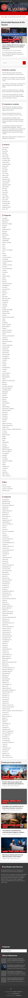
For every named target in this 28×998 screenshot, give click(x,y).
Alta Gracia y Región (7, 223)
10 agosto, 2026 (6, 858)
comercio (4, 255)
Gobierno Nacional (6, 332)
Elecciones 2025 (6, 298)
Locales (4, 371)
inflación (4, 343)
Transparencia (5, 466)
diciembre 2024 (6, 179)
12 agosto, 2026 (6, 834)
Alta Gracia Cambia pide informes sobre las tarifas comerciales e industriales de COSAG (12, 856)
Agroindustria (5, 220)
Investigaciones (6, 358)
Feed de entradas (6, 486)
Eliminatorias (5, 300)
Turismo (4, 470)
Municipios (4, 393)
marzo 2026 (5, 155)
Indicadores (5, 339)
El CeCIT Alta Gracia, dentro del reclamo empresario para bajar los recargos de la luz (12, 783)
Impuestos (5, 337)
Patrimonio (5, 412)
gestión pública (6, 326)
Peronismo (5, 416)
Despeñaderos (5, 285)
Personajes (5, 418)
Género (4, 321)
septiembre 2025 (6, 164)
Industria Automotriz (7, 341)
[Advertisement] (14, 899)
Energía (4, 307)
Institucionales (5, 350)
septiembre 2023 (6, 207)
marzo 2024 (5, 196)
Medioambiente (6, 377)
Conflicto (4, 263)
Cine (3, 251)
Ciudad (4, 253)
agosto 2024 (5, 186)
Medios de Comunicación (8, 380)
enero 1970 (5, 209)
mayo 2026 (5, 151)
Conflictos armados (7, 265)
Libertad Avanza (6, 367)
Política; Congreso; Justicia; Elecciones (11, 429)
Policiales (4, 420)
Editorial (10, 39)
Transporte (5, 468)
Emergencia (5, 302)
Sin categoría (5, 453)
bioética (4, 237)
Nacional (4, 395)
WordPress (18, 995)
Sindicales (4, 455)
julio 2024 (4, 188)
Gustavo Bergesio (17, 50)
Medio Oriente (5, 375)
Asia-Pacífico (5, 235)
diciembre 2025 (6, 158)
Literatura (4, 369)
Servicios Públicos (6, 451)
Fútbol (3, 319)
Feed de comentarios (7, 488)
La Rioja (4, 365)
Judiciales (4, 360)
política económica (7, 423)
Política (12, 41)
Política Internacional (7, 425)
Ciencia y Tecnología (7, 250)
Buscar (24, 63)
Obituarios (4, 401)
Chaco (3, 244)
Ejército (4, 294)
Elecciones (5, 296)
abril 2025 (4, 171)
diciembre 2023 (6, 201)
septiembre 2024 (6, 185)
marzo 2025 (5, 173)
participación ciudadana (8, 408)
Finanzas (4, 315)
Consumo (4, 266)
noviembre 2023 (6, 203)
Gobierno (4, 328)
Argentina (4, 233)
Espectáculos (5, 311)
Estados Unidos (6, 313)
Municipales (5, 392)
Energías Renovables (7, 309)
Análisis (4, 227)
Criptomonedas (6, 276)
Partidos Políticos (6, 410)
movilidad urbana (6, 390)
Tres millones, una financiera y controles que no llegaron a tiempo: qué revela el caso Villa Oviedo (14, 85)
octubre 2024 (5, 183)
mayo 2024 (5, 192)
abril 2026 (4, 153)
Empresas (4, 304)
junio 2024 (4, 190)
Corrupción (5, 272)
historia (4, 334)
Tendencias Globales (7, 461)
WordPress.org (6, 490)
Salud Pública (5, 442)
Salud (3, 440)
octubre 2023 (5, 205)
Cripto (3, 274)
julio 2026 (4, 149)
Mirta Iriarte (5, 136)
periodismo (5, 414)
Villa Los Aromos (6, 476)
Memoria (4, 382)
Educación (17, 39)
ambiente (4, 225)
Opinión (4, 405)
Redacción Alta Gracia (16, 810)
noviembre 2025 (6, 160)
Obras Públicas (6, 403)
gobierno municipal (6, 330)
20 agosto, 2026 (6, 785)
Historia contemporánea (8, 336)
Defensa (4, 279)
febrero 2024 (5, 198)
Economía (4, 287)
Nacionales (6, 41)
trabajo (4, 464)
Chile (3, 246)
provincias (4, 433)
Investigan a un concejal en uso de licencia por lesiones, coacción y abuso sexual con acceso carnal (13, 79)
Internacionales (6, 354)
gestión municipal (6, 324)
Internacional (5, 352)
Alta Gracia (5, 222)
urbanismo (4, 472)
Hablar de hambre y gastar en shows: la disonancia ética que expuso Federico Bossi (12, 108)
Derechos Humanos (7, 283)
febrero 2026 (5, 156)
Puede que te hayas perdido (11, 762)
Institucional (5, 349)
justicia (4, 362)
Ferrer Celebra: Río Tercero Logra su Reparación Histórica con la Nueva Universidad (13, 46)
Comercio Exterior (6, 257)
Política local (5, 427)
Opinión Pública (6, 406)
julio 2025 (4, 168)
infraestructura (6, 347)
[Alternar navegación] (3, 13)
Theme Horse (16, 993)
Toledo (4, 462)
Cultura (5, 39)
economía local (6, 289)
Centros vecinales (6, 242)
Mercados (4, 384)
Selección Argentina (7, 449)
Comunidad (5, 259)
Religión (4, 438)
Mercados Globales (7, 388)
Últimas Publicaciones (9, 955)
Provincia (4, 431)
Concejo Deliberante (7, 261)
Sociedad (4, 457)
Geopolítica (5, 322)
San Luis (4, 444)
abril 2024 (4, 194)
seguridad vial (5, 448)
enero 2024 (5, 199)
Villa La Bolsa (5, 474)
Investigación (5, 356)
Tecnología (5, 459)
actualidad (4, 218)
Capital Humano (6, 238)
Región (4, 436)
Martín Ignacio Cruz (15, 858)
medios (4, 378)
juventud (4, 364)
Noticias (4, 399)
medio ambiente (6, 373)
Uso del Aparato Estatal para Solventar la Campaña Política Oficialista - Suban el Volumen (12, 127)
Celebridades (5, 240)
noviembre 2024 (6, 181)
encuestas (4, 306)
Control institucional (7, 268)
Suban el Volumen (17, 991)
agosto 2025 (5, 166)
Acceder (4, 485)
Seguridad (4, 446)
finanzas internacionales (8, 317)
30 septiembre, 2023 (7, 50)
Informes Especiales (7, 345)
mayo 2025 (5, 170)
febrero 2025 (5, 175)
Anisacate (4, 231)
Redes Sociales (6, 434)
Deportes (4, 281)
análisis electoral (6, 229)
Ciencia (4, 248)
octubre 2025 (5, 162)
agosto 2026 (5, 147)
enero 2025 (5, 177)
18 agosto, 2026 (6, 810)
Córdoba (4, 270)
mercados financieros (7, 386)
